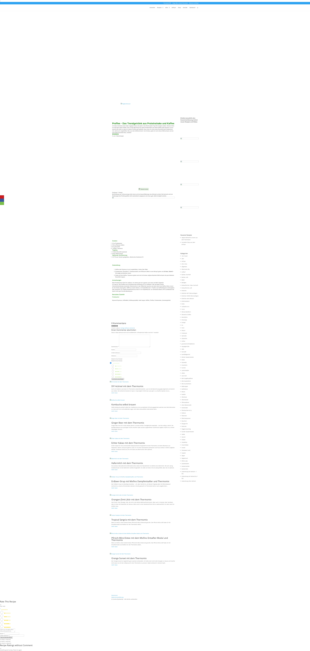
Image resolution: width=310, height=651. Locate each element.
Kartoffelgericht (186, 354)
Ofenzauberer (185, 402)
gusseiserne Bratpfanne (188, 344)
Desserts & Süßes (186, 314)
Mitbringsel (185, 386)
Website (113, 356)
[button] (113, 134)
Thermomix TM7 (167, 3)
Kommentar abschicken (117, 379)
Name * (2, 633)
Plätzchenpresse (186, 418)
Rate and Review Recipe (6, 637)
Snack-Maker (185, 445)
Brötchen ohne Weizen (188, 298)
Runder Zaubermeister (188, 431)
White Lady (185, 461)
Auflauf (183, 272)
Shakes (183, 439)
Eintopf (183, 322)
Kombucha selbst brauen (123, 404)
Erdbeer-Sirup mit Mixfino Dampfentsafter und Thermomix (140, 481)
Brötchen (184, 290)
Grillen (183, 341)
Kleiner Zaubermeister (188, 357)
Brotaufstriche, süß (187, 288)
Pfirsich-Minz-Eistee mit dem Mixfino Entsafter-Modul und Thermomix (139, 538)
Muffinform (185, 389)
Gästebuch (192, 7)
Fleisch (183, 330)
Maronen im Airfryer (194, 3)
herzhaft (184, 352)
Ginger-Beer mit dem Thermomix (180, 3)
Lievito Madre (185, 370)
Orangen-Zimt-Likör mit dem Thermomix (131, 499)
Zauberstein (185, 469)
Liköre (183, 373)
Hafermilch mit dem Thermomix (127, 463)
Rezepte (159, 7)
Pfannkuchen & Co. (187, 410)
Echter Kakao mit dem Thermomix (128, 442)
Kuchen (184, 368)
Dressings (184, 320)
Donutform (184, 317)
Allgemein (184, 266)
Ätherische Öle (186, 269)
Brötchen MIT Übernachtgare (189, 293)
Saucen (184, 437)
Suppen (184, 453)
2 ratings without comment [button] (127, 328)
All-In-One (184, 264)
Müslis (183, 391)
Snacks (183, 447)
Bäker (183, 280)
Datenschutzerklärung (117, 597)
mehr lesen (114, 393)
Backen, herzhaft (186, 274)
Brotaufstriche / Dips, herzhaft (190, 285)
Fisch (183, 328)
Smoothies (184, 442)
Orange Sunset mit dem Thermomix (129, 558)
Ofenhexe (184, 397)
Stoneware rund (186, 450)
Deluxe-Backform (186, 312)
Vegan (183, 455)
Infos (166, 7)
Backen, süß (185, 277)
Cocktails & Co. (185, 306)
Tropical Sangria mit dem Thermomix (129, 519)
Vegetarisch (185, 458)
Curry (183, 309)
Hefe (183, 349)
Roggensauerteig (186, 429)
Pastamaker (185, 407)
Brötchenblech (185, 301)
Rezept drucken (144, 189)
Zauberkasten (185, 463)
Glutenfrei (184, 338)
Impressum (114, 595)
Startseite (152, 7)
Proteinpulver (115, 297)
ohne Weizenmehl (186, 405)
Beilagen (184, 282)
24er (183, 258)
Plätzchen (184, 415)
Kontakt (185, 7)
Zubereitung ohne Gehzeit (189, 481)
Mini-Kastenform (186, 381)
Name (113, 349)
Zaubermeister (186, 466)
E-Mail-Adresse (115, 353)
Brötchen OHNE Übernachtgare (190, 296)
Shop (179, 7)
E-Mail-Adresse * (4, 635)
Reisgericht (185, 423)
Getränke (184, 336)
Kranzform (184, 365)
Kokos (183, 360)
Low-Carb (184, 376)
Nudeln (184, 394)
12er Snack (184, 256)
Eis (182, 325)
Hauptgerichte (185, 346)
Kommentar (115, 346)
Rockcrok (184, 426)
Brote (183, 304)
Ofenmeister (185, 399)
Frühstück (184, 333)
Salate (183, 434)
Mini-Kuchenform (186, 384)
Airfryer (174, 7)
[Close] (0, 648)
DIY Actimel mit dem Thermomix (127, 386)
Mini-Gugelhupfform (187, 378)
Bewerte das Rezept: (116, 359)
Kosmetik (184, 362)
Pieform (184, 413)
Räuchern (184, 421)
